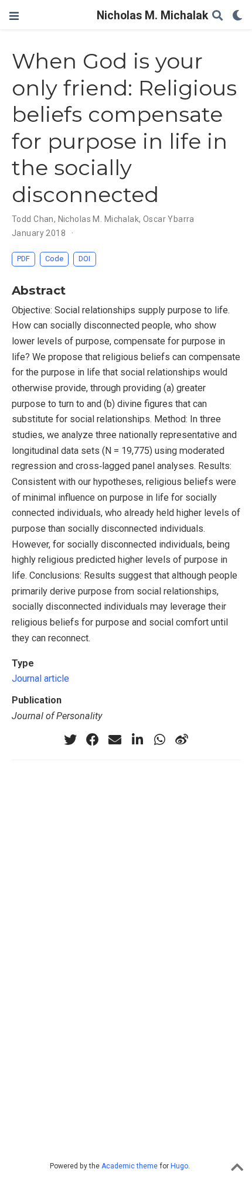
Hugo (179, 1166)
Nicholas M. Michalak (126, 15)
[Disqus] (126, 951)
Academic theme (129, 1166)
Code (54, 258)
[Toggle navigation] (14, 16)
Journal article (40, 678)
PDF (23, 258)
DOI (84, 258)
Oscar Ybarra (169, 219)
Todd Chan (33, 219)
